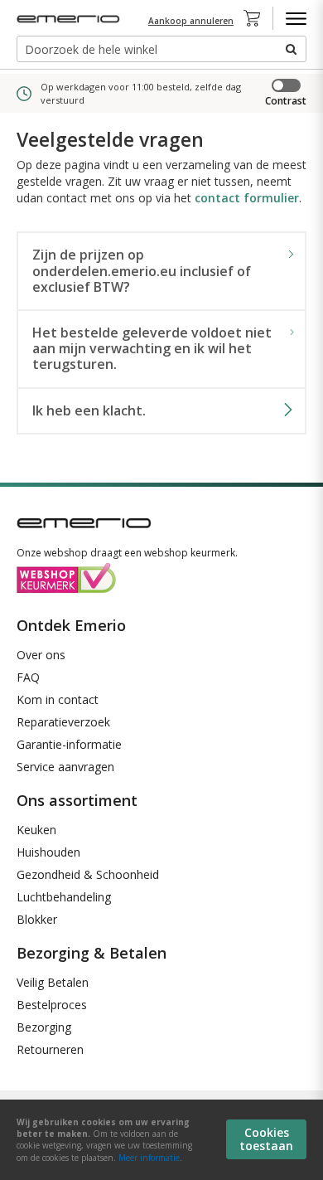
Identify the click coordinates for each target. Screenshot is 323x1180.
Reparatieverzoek (63, 722)
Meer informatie (149, 1157)
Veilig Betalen (53, 982)
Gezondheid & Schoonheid (88, 874)
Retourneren (50, 1049)
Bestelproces (52, 1004)
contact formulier (247, 198)
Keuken (36, 830)
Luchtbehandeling (64, 897)
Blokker (37, 919)
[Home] (70, 18)
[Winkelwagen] (256, 18)
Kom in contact (58, 699)
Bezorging (44, 1027)
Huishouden (48, 852)
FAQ (28, 677)
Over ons (41, 655)
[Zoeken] (289, 48)
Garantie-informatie (69, 744)
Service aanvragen (65, 767)
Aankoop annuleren (191, 21)
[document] (161, 1140)
